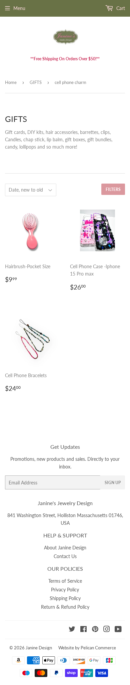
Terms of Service (65, 581)
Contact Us (65, 556)
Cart (120, 8)
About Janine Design (65, 547)
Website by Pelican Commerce (87, 647)
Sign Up (113, 482)
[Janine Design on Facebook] (83, 630)
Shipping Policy (65, 598)
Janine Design (39, 647)
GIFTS (36, 82)
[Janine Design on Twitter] (72, 630)
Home (11, 82)
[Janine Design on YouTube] (118, 630)
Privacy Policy (65, 589)
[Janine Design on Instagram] (106, 630)
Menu (19, 8)
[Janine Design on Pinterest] (95, 630)
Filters (113, 189)
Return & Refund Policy (65, 607)
